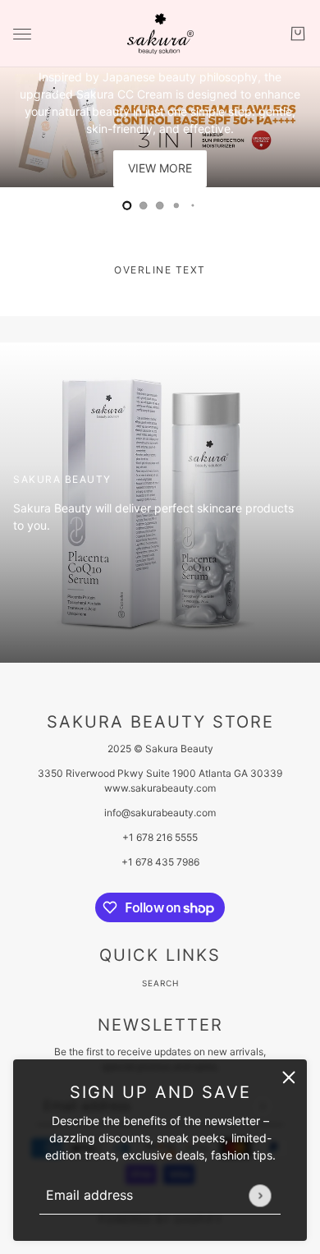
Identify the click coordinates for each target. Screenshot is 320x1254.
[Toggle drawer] (22, 34)
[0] (127, 205)
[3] (176, 205)
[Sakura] (160, 33)
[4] (193, 205)
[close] (289, 1077)
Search (160, 983)
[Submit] (260, 1195)
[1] (143, 205)
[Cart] (298, 34)
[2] (160, 205)
